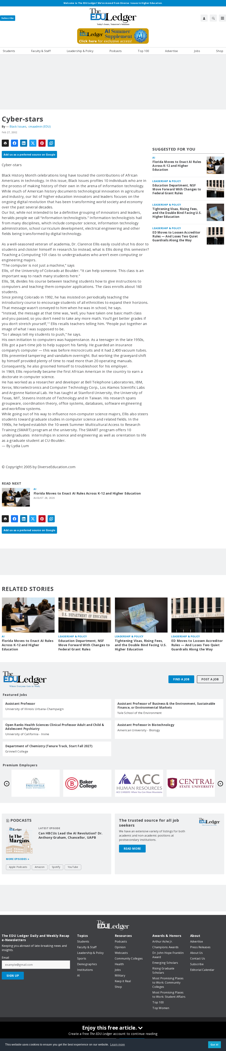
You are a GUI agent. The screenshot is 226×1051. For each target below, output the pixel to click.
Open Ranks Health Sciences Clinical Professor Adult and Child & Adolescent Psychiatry (54, 727)
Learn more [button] (117, 1044)
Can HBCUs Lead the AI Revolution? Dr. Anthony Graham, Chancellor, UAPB (70, 835)
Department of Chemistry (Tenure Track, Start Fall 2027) (48, 746)
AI (35, 489)
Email (5, 957)
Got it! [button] (215, 1044)
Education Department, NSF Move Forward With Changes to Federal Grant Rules (176, 189)
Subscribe (7, 18)
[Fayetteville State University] (139, 783)
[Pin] (42, 143)
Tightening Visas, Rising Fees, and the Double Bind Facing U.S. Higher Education (176, 213)
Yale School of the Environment (139, 713)
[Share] (14, 143)
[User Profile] (204, 18)
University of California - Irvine (27, 734)
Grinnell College (16, 751)
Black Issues (18, 126)
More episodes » (17, 859)
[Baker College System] (191, 783)
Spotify (56, 867)
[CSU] (87, 783)
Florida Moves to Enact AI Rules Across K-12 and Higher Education (87, 493)
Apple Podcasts (18, 867)
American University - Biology (138, 730)
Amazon (40, 867)
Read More (132, 849)
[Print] (5, 143)
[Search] (213, 18)
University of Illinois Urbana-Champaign (34, 709)
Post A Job (210, 679)
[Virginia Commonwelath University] (35, 783)
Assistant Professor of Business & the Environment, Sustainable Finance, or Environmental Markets (166, 706)
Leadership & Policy (166, 181)
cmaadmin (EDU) (39, 126)
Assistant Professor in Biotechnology (145, 725)
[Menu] (222, 18)
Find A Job (181, 679)
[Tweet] (32, 143)
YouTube (73, 867)
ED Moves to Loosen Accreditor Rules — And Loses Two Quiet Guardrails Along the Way (176, 236)
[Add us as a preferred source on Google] (51, 143)
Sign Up (13, 976)
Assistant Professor (20, 704)
